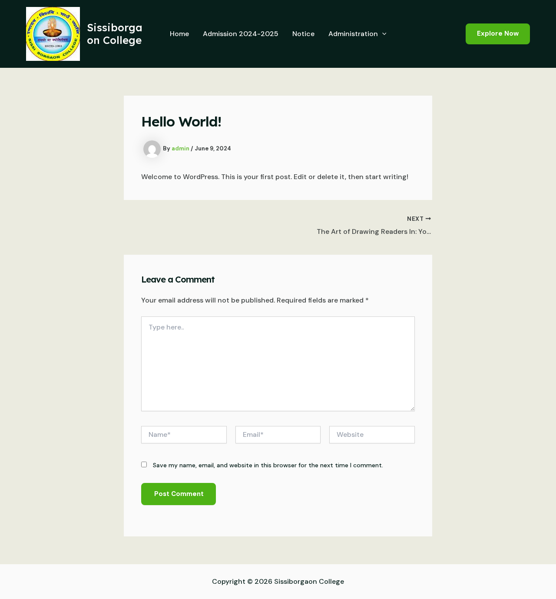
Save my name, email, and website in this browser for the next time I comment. (268, 465)
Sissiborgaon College (114, 34)
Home (179, 33)
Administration (353, 33)
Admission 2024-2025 (240, 33)
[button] (382, 34)
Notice (303, 33)
